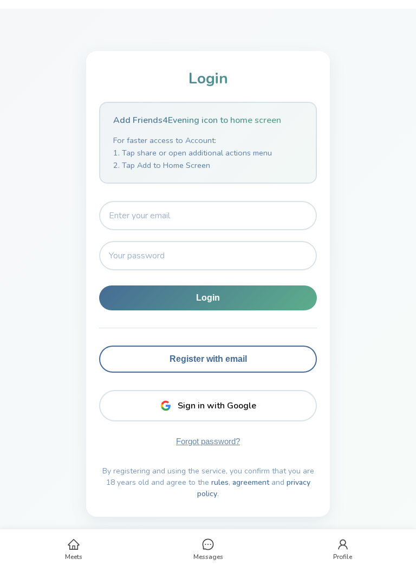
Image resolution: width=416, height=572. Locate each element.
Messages (208, 556)
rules (220, 482)
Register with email (208, 358)
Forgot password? (208, 441)
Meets (73, 556)
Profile (342, 556)
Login (208, 297)
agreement (250, 482)
